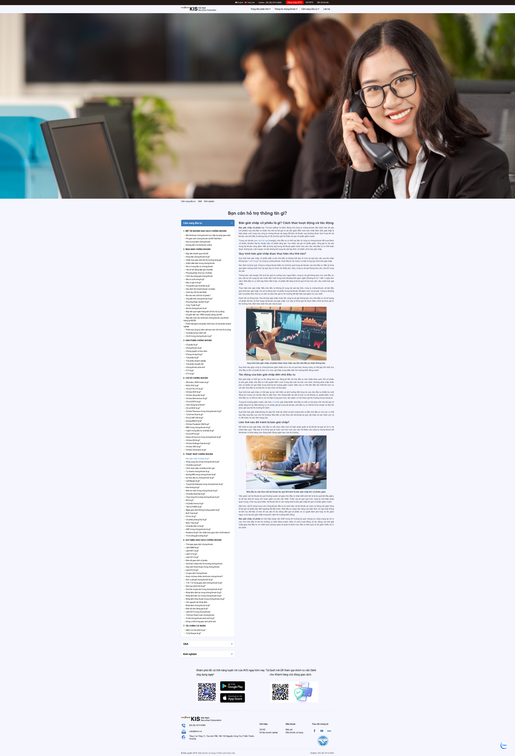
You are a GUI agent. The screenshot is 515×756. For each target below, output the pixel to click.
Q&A (200, 201)
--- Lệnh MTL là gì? (191, 551)
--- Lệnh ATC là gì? (191, 557)
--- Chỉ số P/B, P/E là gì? (193, 389)
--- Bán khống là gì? (191, 487)
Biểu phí (289, 729)
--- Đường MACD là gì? (192, 421)
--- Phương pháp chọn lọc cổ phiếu (197, 273)
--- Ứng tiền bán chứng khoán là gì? (198, 299)
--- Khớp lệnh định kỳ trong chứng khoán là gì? (202, 592)
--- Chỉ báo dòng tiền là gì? (194, 395)
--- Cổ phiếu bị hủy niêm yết (194, 333)
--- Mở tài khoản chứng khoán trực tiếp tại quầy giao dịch (207, 235)
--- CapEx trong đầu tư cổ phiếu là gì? (198, 431)
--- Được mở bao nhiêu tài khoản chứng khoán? (203, 576)
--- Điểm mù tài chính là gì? (194, 630)
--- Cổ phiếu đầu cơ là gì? (193, 526)
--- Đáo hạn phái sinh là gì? (194, 586)
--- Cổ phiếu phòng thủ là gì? (195, 520)
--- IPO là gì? (188, 500)
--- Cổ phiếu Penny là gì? (193, 503)
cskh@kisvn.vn (195, 731)
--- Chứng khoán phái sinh (194, 367)
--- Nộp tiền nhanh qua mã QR (195, 253)
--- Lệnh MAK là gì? (191, 547)
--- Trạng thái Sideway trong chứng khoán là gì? (203, 484)
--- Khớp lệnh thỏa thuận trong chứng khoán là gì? (204, 599)
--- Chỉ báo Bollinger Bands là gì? (196, 443)
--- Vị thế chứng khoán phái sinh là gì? (199, 618)
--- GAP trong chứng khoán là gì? (197, 529)
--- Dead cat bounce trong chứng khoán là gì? (202, 437)
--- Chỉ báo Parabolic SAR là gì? (196, 424)
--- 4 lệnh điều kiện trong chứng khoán (199, 263)
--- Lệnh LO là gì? (190, 554)
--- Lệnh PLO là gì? (190, 570)
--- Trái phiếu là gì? (191, 358)
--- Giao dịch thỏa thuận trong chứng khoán (201, 567)
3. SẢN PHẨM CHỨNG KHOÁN (197, 340)
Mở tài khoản (323, 2)
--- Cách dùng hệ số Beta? (194, 405)
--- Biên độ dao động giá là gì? (195, 609)
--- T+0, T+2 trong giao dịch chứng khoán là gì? (202, 583)
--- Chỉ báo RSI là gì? (191, 440)
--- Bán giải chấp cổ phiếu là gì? (196, 458)
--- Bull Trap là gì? (190, 513)
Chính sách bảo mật (226, 753)
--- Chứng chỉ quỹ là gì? (193, 354)
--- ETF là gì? (188, 370)
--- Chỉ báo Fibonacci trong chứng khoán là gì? (202, 411)
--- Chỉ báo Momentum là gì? (195, 398)
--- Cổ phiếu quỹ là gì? (192, 465)
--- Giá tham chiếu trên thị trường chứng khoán (202, 564)
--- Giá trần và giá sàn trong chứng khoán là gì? (202, 589)
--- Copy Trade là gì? (191, 305)
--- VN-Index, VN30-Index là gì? (196, 382)
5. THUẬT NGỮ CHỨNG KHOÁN (198, 454)
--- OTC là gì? (188, 374)
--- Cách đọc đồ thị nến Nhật (195, 292)
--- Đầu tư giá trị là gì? (192, 282)
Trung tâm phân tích (260, 9)
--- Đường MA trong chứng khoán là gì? (199, 474)
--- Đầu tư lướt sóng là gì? (194, 279)
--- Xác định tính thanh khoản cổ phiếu (199, 289)
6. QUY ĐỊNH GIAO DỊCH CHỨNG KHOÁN (202, 540)
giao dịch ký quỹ (261, 240)
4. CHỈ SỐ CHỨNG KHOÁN (195, 378)
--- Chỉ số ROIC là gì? (191, 408)
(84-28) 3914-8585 (274, 2)
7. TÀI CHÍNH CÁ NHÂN (194, 626)
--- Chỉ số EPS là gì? (191, 434)
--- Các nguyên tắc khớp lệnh (195, 602)
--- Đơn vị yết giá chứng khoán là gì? (198, 580)
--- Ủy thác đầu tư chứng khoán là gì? (198, 478)
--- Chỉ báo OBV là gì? (192, 447)
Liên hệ (326, 9)
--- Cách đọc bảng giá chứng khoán (198, 276)
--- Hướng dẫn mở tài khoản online (197, 245)
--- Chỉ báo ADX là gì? (192, 392)
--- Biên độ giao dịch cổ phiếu (195, 560)
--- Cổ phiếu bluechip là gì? (194, 494)
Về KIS (262, 729)
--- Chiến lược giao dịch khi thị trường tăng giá (202, 260)
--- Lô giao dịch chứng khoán (195, 573)
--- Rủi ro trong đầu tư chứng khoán (198, 266)
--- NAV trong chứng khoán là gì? (197, 427)
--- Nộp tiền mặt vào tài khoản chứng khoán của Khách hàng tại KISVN (206, 319)
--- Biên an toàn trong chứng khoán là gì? (200, 491)
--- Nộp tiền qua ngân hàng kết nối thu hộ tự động (203, 311)
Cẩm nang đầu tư (309, 9)
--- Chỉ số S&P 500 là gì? (193, 418)
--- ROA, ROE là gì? (191, 385)
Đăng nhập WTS (295, 2)
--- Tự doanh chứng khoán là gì (196, 471)
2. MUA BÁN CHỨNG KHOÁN (196, 249)
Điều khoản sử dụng (294, 732)
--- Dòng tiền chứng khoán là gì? (196, 257)
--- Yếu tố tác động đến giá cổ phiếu (198, 270)
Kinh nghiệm (209, 201)
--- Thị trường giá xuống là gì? (195, 536)
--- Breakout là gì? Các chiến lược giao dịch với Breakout (206, 532)
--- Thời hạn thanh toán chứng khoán (198, 615)
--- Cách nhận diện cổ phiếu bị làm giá (199, 468)
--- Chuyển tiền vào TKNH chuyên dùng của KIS (202, 315)
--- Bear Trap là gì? (191, 523)
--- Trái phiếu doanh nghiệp (194, 361)
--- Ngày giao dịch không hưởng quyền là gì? (201, 510)
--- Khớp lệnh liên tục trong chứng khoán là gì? (202, 596)
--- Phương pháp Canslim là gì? (196, 302)
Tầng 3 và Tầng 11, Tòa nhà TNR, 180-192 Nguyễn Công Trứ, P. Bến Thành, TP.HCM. (221, 737)
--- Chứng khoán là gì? (192, 348)
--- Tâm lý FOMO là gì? (192, 507)
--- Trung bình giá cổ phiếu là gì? (196, 286)
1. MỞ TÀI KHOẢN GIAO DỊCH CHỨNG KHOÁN (204, 231)
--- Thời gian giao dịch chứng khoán (198, 544)
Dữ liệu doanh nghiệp (269, 732)
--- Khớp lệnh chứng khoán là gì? (196, 605)
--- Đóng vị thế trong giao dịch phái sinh (199, 621)
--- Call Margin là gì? (191, 481)
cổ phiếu (276, 402)
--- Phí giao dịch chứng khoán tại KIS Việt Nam (202, 238)
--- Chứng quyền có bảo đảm (195, 351)
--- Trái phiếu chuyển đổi (193, 364)
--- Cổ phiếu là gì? (190, 345)
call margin (253, 261)
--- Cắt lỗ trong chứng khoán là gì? (197, 336)
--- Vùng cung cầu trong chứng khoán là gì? (201, 462)
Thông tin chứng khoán (285, 9)
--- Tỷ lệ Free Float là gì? (193, 414)
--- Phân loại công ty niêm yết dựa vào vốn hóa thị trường (207, 330)
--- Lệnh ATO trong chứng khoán (196, 612)
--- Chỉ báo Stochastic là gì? (194, 450)
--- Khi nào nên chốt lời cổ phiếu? (196, 295)
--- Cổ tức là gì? (189, 516)
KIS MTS (309, 2)
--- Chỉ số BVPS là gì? (192, 402)
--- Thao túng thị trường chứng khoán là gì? (201, 497)
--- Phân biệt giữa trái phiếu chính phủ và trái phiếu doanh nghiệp (207, 325)
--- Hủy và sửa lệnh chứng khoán (196, 242)
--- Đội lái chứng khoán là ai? (195, 308)
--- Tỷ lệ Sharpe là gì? (192, 633)
